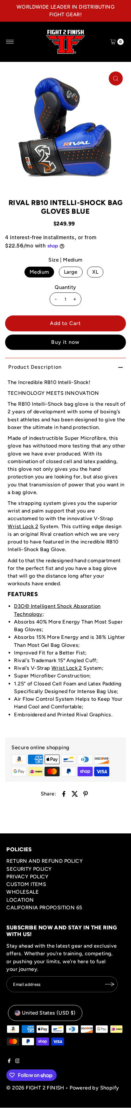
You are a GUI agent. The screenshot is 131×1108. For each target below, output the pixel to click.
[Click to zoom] (116, 78)
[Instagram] (17, 1061)
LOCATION (20, 900)
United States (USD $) (48, 1013)
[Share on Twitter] (74, 793)
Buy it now (65, 342)
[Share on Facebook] (64, 793)
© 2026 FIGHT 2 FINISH (35, 1088)
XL (95, 272)
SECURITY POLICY (29, 869)
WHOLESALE (22, 892)
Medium (39, 272)
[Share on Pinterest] (85, 793)
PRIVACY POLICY (27, 877)
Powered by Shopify (94, 1088)
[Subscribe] (110, 984)
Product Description (35, 367)
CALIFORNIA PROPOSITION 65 (44, 908)
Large (71, 272)
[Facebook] (9, 1061)
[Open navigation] (10, 42)
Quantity (65, 287)
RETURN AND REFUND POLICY (44, 861)
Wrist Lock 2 (23, 526)
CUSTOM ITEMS (26, 884)
